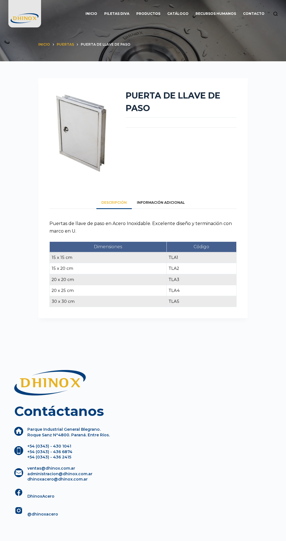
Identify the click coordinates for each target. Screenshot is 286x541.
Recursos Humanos (216, 13)
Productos (148, 13)
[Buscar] (275, 14)
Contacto (253, 13)
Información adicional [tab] (161, 202)
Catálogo (178, 13)
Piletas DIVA (116, 13)
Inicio (91, 13)
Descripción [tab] (114, 202)
